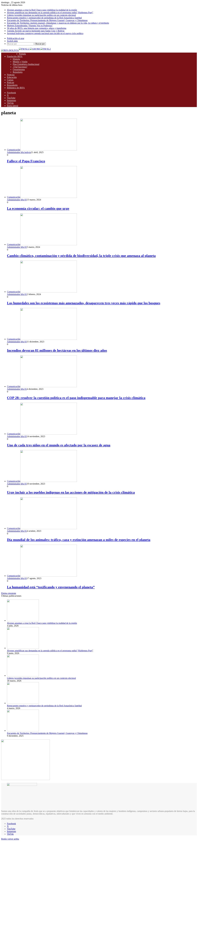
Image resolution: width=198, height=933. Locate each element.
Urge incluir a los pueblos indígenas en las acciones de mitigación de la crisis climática (71, 492)
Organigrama (19, 69)
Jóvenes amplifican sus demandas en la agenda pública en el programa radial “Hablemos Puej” (50, 12)
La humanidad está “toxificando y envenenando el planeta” (51, 587)
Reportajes (17, 72)
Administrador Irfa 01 (17, 199)
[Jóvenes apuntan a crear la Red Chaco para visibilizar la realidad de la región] (23, 620)
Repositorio (12, 85)
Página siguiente (8, 593)
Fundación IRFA (14, 56)
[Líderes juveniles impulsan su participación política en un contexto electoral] (23, 675)
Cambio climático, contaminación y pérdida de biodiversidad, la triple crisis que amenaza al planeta (81, 256)
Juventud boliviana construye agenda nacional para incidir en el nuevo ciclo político (45, 33)
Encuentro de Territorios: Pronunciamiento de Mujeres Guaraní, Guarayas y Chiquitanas (47, 20)
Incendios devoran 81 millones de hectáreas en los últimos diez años (57, 350)
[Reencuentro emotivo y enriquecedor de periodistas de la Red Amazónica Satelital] (23, 703)
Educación (12, 77)
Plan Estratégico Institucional (26, 64)
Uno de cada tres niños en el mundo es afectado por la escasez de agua (58, 445)
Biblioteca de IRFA (16, 87)
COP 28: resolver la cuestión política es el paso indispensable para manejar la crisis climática (76, 398)
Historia (16, 59)
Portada (22, 54)
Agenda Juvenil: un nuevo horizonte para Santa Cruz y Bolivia (35, 31)
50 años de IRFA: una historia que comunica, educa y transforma (36, 28)
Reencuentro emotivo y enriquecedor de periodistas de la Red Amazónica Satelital (44, 18)
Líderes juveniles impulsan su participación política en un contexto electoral (41, 15)
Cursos (10, 80)
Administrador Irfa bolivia (19, 152)
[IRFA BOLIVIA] (10, 50)
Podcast (10, 82)
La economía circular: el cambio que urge (38, 208)
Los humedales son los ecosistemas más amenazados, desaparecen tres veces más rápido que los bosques (83, 303)
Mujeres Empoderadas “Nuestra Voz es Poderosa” (30, 25)
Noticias (10, 74)
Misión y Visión (20, 61)
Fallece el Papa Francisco (26, 161)
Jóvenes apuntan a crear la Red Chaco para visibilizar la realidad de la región (42, 10)
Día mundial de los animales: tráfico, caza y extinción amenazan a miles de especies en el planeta (78, 540)
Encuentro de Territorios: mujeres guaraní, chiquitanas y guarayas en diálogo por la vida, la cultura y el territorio (58, 23)
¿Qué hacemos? (20, 67)
